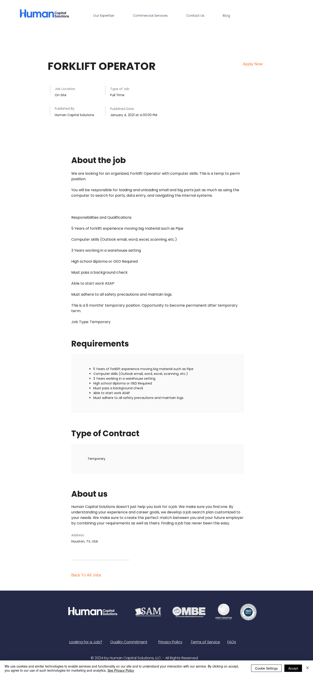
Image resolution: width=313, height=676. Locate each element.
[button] (252, 64)
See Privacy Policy (120, 670)
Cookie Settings (266, 668)
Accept (293, 668)
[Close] (307, 668)
